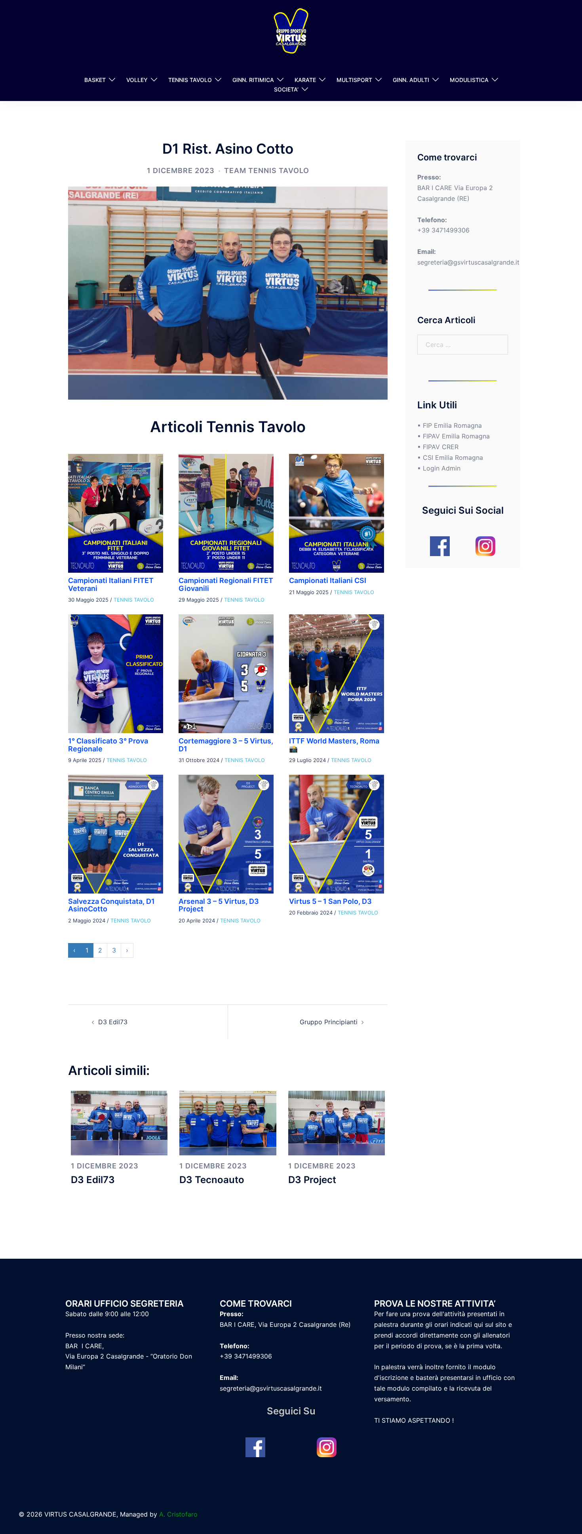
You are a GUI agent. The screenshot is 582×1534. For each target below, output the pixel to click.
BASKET (95, 79)
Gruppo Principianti (329, 1022)
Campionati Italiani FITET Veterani (111, 584)
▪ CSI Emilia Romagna (450, 457)
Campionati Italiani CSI (327, 580)
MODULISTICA (469, 79)
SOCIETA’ (286, 89)
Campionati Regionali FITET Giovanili (226, 584)
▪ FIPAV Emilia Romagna (453, 436)
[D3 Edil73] (119, 1122)
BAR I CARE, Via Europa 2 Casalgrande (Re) (285, 1324)
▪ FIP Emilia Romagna (449, 425)
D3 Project (312, 1179)
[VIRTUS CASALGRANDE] (291, 33)
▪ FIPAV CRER (437, 447)
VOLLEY (137, 79)
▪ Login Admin (438, 468)
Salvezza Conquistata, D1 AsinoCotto (111, 905)
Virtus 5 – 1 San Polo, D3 (330, 901)
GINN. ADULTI (411, 79)
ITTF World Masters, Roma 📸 (334, 745)
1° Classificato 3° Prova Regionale (108, 745)
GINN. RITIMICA (253, 79)
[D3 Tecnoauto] (227, 1122)
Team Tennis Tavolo (266, 170)
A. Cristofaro (178, 1514)
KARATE (305, 79)
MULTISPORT (354, 79)
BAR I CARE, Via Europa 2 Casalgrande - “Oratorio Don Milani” (128, 1356)
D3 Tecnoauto (211, 1179)
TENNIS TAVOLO (190, 79)
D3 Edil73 (112, 1022)
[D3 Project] (336, 1122)
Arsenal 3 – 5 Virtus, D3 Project (219, 905)
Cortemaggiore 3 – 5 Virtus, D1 (226, 745)
